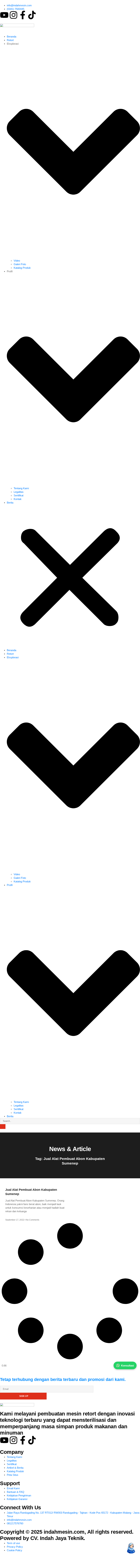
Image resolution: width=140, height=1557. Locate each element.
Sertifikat (18, 495)
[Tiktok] (32, 15)
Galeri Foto (20, 264)
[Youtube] (4, 15)
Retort (10, 40)
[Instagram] (13, 15)
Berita (10, 502)
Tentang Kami (21, 488)
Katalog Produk (22, 267)
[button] (70, 576)
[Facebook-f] (22, 15)
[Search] (2, 1126)
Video (17, 260)
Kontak (18, 499)
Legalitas (19, 491)
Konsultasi (127, 1365)
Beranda (11, 36)
